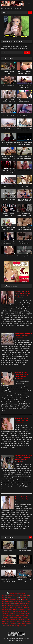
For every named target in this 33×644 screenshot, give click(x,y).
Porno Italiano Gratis (23, 603)
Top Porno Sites (19, 615)
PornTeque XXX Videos (13, 621)
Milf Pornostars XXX (15, 617)
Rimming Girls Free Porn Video (19, 613)
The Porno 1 (5, 623)
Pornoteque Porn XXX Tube (10, 597)
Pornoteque (19, 297)
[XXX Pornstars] (13, 4)
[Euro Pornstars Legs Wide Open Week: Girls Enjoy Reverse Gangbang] (7, 467)
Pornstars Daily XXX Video (18, 625)
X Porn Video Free (18, 609)
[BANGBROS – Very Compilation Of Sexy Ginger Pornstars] (7, 384)
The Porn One (25, 621)
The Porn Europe (16, 623)
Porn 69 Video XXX (20, 601)
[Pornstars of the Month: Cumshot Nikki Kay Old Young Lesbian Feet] (7, 303)
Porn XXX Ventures (8, 615)
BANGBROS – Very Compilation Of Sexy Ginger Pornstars (21, 374)
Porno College (24, 595)
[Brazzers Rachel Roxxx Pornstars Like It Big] (7, 508)
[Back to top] (28, 639)
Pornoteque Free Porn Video (10, 595)
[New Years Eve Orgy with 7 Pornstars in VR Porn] (7, 344)
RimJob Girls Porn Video (13, 599)
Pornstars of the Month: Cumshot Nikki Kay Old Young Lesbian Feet (22, 293)
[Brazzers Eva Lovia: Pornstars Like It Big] (7, 429)
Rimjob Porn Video (7, 605)
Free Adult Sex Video (16, 607)
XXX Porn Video (15, 611)
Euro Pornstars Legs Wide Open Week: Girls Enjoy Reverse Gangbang (23, 457)
